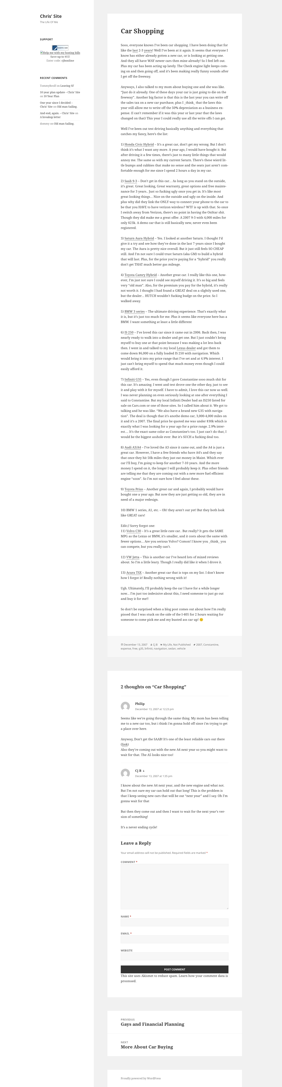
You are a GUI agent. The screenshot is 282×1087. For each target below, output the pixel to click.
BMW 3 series (135, 311)
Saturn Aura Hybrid (139, 238)
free (134, 648)
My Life (167, 644)
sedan (172, 648)
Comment (129, 862)
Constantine (210, 644)
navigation (160, 648)
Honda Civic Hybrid (139, 144)
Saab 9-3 (131, 181)
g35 (141, 648)
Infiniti (149, 648)
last (135, 50)
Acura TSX (134, 572)
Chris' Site (51, 16)
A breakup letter (50, 117)
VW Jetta (132, 557)
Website (127, 950)
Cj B (155, 644)
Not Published (182, 644)
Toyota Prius (134, 489)
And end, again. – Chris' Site (57, 113)
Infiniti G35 (133, 379)
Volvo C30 (133, 531)
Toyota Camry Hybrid (141, 275)
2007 (199, 644)
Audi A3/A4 (133, 447)
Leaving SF (67, 86)
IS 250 (129, 332)
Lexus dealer (186, 348)
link (125, 744)
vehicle (181, 648)
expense (126, 648)
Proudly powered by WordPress (141, 1078)
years (148, 50)
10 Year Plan (51, 96)
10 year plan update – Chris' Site (60, 92)
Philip (140, 704)
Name (126, 916)
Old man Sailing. (67, 106)
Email (126, 933)
